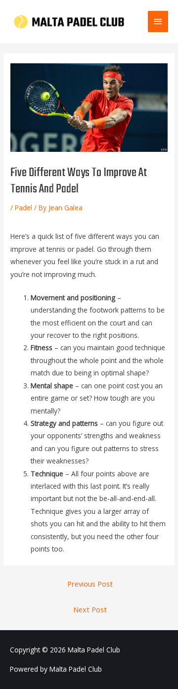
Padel (23, 207)
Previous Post (90, 584)
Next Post (90, 609)
